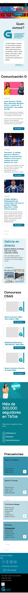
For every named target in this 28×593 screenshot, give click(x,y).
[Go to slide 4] (18, 17)
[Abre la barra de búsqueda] (6, 5)
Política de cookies (6, 578)
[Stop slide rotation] (8, 17)
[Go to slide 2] (13, 17)
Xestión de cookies (6, 580)
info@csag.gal (11, 570)
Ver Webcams (9, 267)
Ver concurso (18, 322)
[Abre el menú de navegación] (2, 5)
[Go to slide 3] (15, 17)
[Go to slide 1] (10, 17)
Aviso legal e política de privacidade (11, 575)
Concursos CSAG (12, 294)
